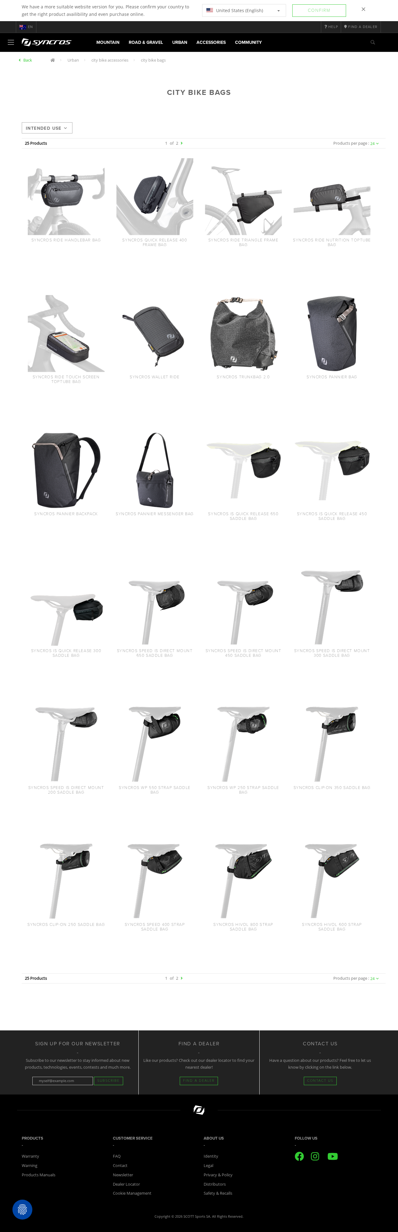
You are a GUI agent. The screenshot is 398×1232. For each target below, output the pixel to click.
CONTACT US (320, 1081)
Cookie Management (132, 1193)
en (30, 27)
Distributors (215, 1184)
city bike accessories (109, 60)
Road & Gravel (146, 42)
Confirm (319, 10)
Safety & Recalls (218, 1193)
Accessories (211, 42)
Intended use (44, 128)
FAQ (117, 1156)
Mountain (107, 42)
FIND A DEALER (199, 1081)
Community (248, 42)
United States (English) (239, 10)
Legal (208, 1165)
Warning (29, 1165)
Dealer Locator (126, 1184)
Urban (179, 42)
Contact (120, 1165)
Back (27, 60)
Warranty (30, 1156)
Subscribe (108, 1081)
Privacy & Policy (218, 1175)
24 (372, 143)
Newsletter (123, 1175)
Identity (211, 1156)
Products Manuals (38, 1175)
